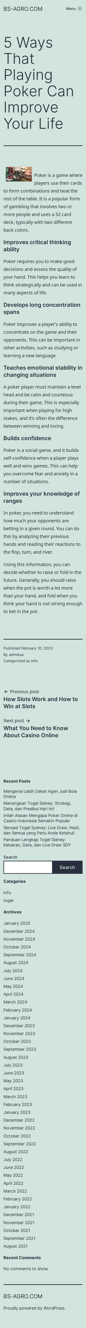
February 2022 (17, 1198)
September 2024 (19, 954)
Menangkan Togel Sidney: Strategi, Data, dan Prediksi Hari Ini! (37, 806)
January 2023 (16, 1112)
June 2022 (13, 1167)
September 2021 (19, 1238)
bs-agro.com (22, 9)
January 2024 (17, 1017)
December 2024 (19, 931)
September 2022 (19, 1143)
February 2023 (17, 1104)
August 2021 (15, 1246)
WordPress (54, 1308)
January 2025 (16, 923)
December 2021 (18, 1214)
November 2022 (19, 1128)
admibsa (16, 654)
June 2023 (13, 1073)
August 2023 (15, 1057)
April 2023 (13, 1088)
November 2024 (19, 939)
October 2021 (16, 1230)
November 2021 (18, 1222)
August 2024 (15, 962)
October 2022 (17, 1136)
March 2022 (15, 1191)
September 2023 (19, 1049)
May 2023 (13, 1080)
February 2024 (17, 1010)
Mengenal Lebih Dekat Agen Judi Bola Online (40, 794)
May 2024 (13, 986)
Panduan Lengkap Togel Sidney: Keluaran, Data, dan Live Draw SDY (37, 842)
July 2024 (13, 970)
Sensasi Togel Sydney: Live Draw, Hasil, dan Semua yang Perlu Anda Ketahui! (41, 830)
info (34, 660)
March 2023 (15, 1096)
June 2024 (13, 978)
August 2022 (15, 1151)
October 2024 (17, 947)
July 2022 (12, 1159)
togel (8, 900)
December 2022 (19, 1120)
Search (10, 857)
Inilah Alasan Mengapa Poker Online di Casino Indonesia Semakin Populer (40, 818)
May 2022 (13, 1175)
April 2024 (13, 994)
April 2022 (13, 1183)
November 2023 (19, 1033)
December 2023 (19, 1025)
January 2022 (16, 1206)
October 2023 (17, 1041)
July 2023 (12, 1065)
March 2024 (15, 1002)
